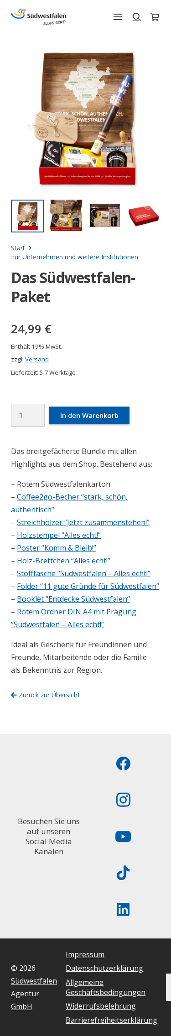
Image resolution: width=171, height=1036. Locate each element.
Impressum (85, 954)
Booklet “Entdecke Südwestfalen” (73, 599)
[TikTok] (123, 873)
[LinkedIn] (123, 909)
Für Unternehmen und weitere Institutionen (74, 257)
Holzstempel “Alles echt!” (59, 535)
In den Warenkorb (89, 415)
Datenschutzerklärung (104, 968)
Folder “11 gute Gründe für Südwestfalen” (88, 586)
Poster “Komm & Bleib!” (56, 548)
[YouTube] (123, 836)
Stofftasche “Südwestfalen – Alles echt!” (83, 573)
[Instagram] (123, 800)
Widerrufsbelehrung (101, 1006)
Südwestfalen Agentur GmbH (34, 993)
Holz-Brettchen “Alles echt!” (63, 561)
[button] (118, 17)
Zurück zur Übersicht (48, 695)
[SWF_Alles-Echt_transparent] (38, 17)
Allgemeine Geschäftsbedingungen (105, 987)
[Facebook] (123, 763)
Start (18, 247)
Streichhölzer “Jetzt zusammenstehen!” (83, 522)
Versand (37, 359)
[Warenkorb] (154, 16)
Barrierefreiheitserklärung (111, 1020)
